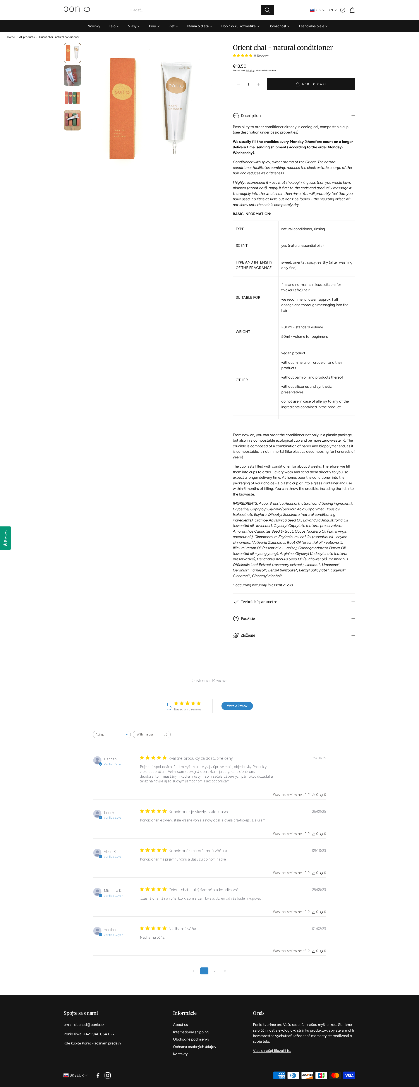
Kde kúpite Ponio (77, 1043)
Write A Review (237, 706)
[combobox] (112, 734)
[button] (200, 10)
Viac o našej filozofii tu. (272, 1050)
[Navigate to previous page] (194, 970)
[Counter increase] (258, 84)
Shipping (250, 70)
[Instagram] (108, 1075)
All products (27, 37)
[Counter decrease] (238, 84)
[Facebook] (98, 1075)
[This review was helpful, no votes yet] (313, 794)
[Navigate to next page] (225, 970)
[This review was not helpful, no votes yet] (321, 794)
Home (11, 37)
